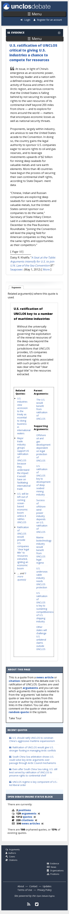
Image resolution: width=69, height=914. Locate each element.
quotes (27, 816)
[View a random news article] (42, 823)
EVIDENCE (17, 32)
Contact (33, 886)
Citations (13, 860)
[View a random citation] (36, 820)
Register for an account (49, 19)
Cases (12, 856)
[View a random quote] (35, 816)
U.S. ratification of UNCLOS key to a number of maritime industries (33, 314)
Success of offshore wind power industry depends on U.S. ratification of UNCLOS (41, 516)
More (46, 269)
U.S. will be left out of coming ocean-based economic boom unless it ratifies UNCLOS (22, 508)
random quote (19, 712)
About (21, 886)
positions (24, 810)
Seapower (16, 269)
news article (45, 677)
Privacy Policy (45, 889)
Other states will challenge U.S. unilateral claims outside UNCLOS (41, 638)
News (53, 867)
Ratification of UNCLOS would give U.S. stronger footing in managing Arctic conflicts (32, 749)
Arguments (17, 287)
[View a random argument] (39, 813)
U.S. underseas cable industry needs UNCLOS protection (42, 578)
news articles (31, 823)
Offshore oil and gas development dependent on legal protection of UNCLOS (43, 448)
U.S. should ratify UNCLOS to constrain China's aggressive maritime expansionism (32, 739)
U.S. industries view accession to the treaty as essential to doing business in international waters (23, 416)
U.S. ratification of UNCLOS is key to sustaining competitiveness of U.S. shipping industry (45, 607)
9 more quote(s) (21, 576)
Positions (54, 874)
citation (14, 681)
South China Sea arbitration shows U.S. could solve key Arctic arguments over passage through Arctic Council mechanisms (32, 760)
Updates (47, 886)
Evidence (54, 863)
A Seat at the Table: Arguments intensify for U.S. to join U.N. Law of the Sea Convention (33, 261)
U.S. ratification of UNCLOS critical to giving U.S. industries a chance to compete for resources (33, 52)
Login (27, 19)
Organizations (56, 870)
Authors (12, 853)
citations (27, 820)
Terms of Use (24, 889)
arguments (30, 688)
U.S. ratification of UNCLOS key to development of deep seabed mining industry (43, 480)
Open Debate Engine (45, 896)
